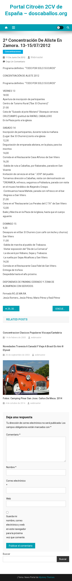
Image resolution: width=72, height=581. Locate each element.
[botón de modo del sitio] (60, 27)
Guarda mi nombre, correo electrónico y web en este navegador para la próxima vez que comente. (16, 527)
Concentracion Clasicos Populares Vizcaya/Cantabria (32, 332)
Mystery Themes (46, 577)
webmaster (37, 57)
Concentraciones (13, 51)
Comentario (13, 434)
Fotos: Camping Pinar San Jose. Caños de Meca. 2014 (32, 398)
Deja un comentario (15, 61)
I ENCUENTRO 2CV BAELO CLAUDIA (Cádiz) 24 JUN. (62, 308)
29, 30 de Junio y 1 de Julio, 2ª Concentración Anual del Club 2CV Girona (13, 308)
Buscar (6, 554)
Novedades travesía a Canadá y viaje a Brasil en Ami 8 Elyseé (33, 348)
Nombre (11, 467)
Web (8, 498)
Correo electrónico (16, 482)
